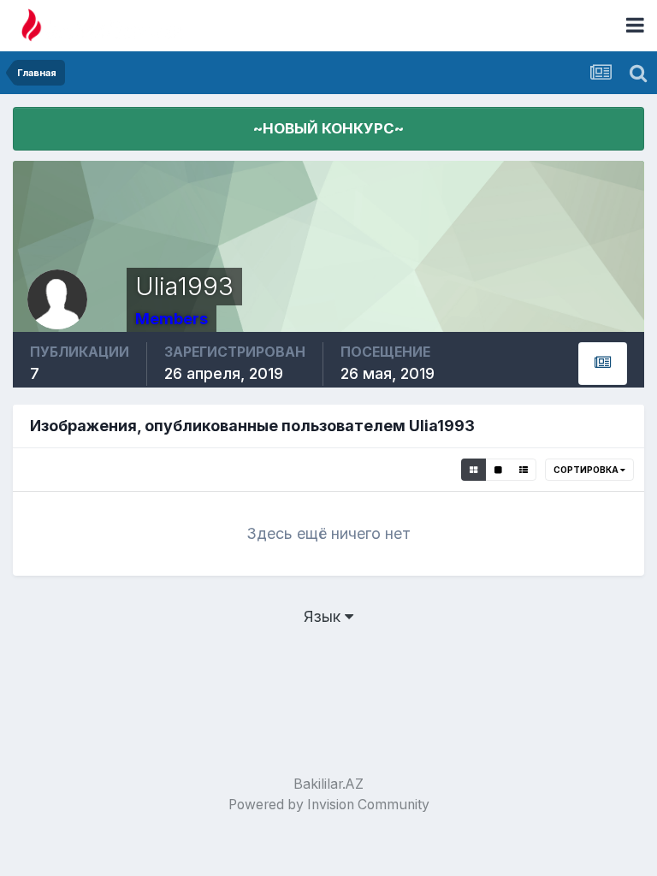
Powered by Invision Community (328, 804)
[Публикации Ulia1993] (602, 363)
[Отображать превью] (473, 470)
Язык (324, 616)
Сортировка (586, 470)
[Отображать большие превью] (498, 470)
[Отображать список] (523, 470)
